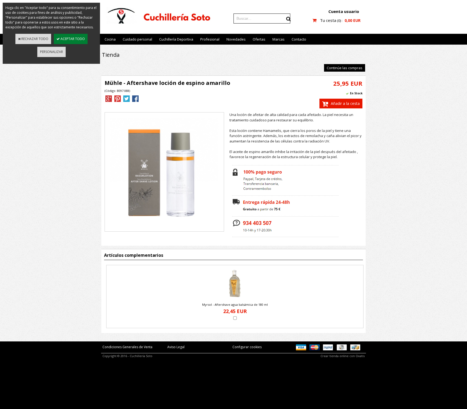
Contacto (299, 39)
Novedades (236, 39)
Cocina (110, 39)
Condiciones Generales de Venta (127, 347)
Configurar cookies (247, 347)
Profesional (209, 39)
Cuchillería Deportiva (176, 39)
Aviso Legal (176, 347)
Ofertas (259, 39)
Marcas (278, 39)
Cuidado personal (137, 39)
